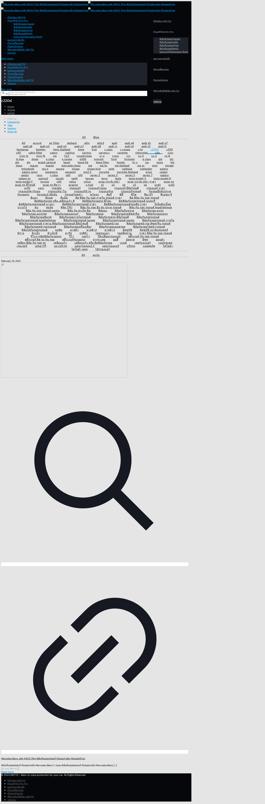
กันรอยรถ (23, 194)
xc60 (171, 185)
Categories (13, 122)
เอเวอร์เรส (60, 246)
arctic (96, 255)
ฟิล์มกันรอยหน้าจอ (23, 30)
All (84, 137)
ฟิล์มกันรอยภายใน (22, 27)
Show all (12, 131)
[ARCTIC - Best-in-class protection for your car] (88, 7)
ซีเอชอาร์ (166, 194)
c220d (11, 113)
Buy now (6, 89)
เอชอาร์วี (40, 246)
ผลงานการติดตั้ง (15, 40)
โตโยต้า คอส (79, 249)
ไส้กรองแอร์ (102, 249)
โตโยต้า (168, 246)
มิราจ (20, 233)
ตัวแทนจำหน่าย (15, 46)
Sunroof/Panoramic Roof (27, 37)
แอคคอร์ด (149, 246)
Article (11, 110)
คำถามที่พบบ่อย (15, 43)
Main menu (7, 58)
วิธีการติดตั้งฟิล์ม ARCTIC (20, 49)
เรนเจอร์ (22, 246)
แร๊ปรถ (131, 246)
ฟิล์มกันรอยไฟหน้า (23, 33)
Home (10, 106)
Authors (11, 128)
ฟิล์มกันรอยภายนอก (23, 24)
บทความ (11, 53)
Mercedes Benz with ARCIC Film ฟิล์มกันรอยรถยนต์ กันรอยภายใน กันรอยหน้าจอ (43, 758)
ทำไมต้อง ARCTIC (16, 17)
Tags (9, 125)
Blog (96, 137)
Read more (7, 772)
